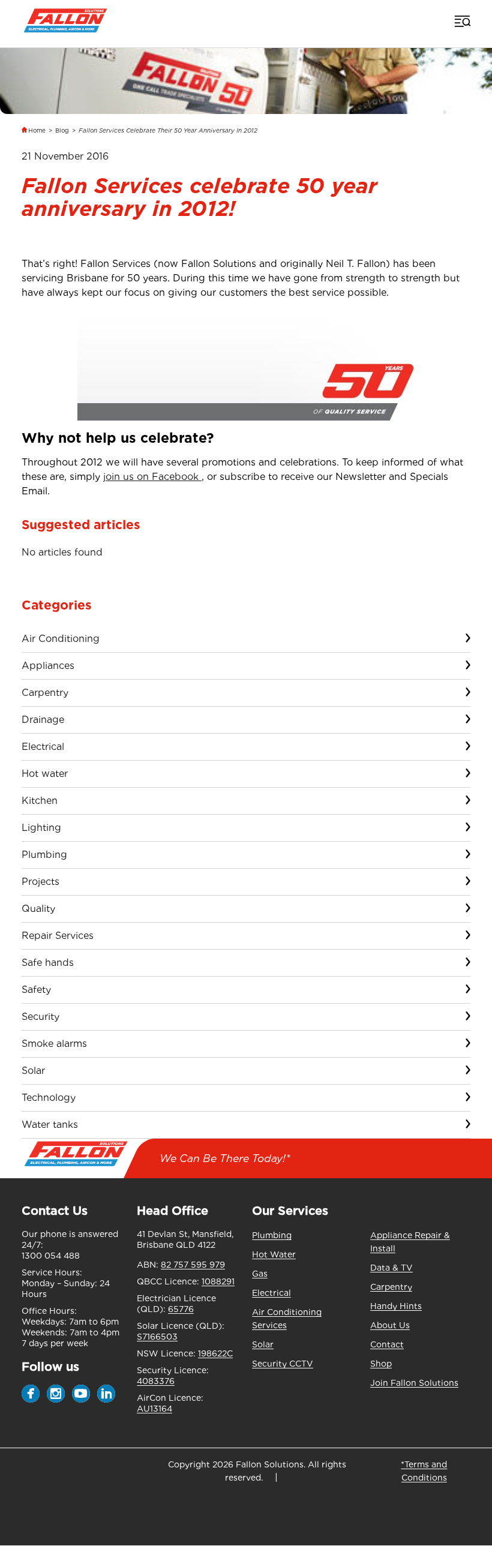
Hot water (45, 773)
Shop (381, 1363)
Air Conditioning (61, 638)
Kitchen (40, 800)
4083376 (156, 1381)
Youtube (81, 1394)
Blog (62, 130)
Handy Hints (396, 1306)
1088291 (218, 1281)
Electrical (43, 746)
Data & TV (391, 1267)
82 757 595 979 (193, 1264)
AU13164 (154, 1408)
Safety (36, 989)
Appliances (48, 665)
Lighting (41, 827)
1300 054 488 (51, 1255)
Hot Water (274, 1254)
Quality (38, 908)
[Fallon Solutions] (65, 21)
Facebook (31, 1394)
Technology (49, 1097)
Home (37, 130)
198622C (215, 1353)
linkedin (106, 1394)
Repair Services (58, 935)
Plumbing (44, 854)
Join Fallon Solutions (414, 1383)
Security (40, 1016)
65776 (181, 1309)
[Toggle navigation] (461, 21)
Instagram (56, 1394)
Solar (33, 1070)
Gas (260, 1273)
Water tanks (50, 1124)
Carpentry (45, 692)
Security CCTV (282, 1363)
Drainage (43, 719)
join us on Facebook (152, 476)
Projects (40, 881)
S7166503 (157, 1336)
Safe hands (48, 962)
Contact (387, 1344)
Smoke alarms (54, 1043)
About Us (390, 1325)
